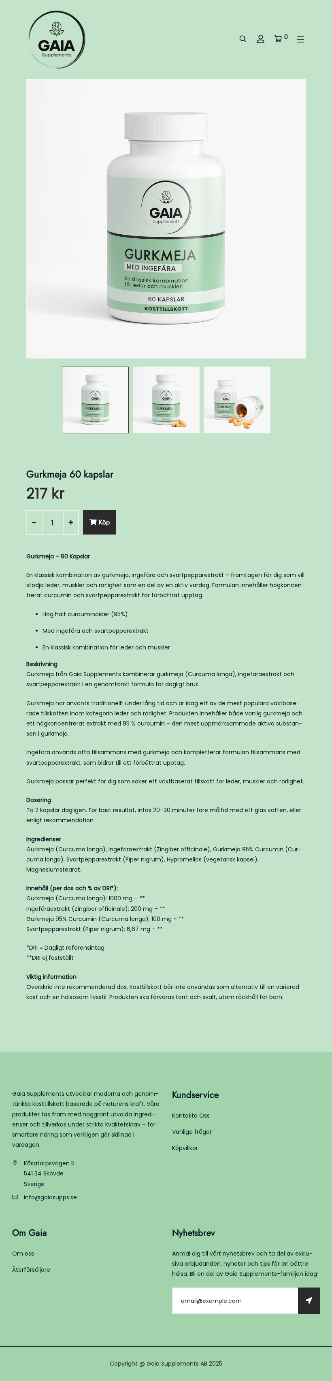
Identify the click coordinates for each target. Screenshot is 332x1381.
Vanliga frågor (192, 1132)
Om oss (23, 1253)
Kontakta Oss (191, 1116)
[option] (166, 219)
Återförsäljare (31, 1270)
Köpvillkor (185, 1148)
